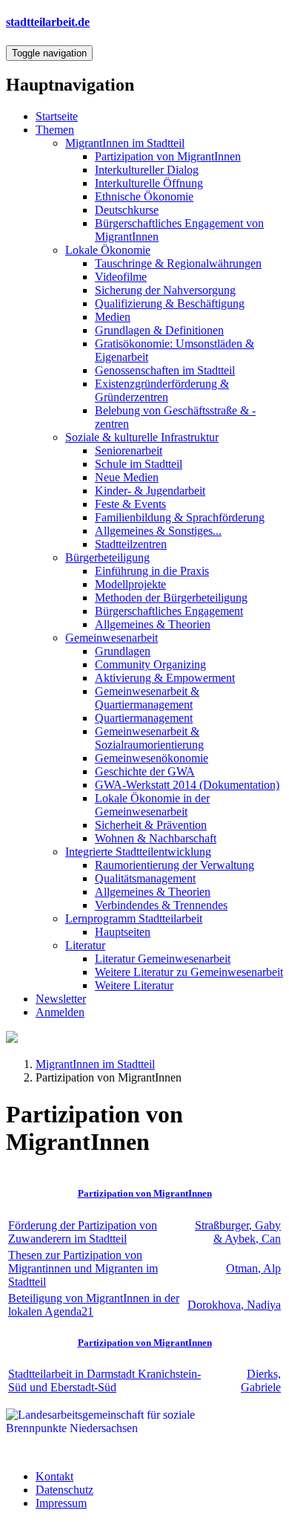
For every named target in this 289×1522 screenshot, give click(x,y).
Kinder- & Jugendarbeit (150, 490)
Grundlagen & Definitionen (159, 330)
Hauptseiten (122, 932)
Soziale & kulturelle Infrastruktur (142, 437)
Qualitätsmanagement (145, 878)
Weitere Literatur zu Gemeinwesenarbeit (189, 972)
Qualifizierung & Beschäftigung (170, 303)
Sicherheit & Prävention (151, 825)
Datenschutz (64, 1489)
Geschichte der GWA (145, 771)
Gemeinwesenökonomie (151, 758)
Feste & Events (130, 504)
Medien (112, 316)
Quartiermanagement (144, 718)
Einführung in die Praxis (152, 571)
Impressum (61, 1503)
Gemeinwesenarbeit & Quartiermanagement (147, 698)
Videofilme (121, 276)
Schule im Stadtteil (138, 464)
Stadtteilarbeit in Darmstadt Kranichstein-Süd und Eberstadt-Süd (104, 1380)
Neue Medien (127, 477)
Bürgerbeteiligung (107, 557)
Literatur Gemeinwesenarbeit (162, 958)
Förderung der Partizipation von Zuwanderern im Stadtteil (82, 1232)
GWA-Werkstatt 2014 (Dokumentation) (187, 784)
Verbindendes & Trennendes (161, 905)
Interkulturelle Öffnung (149, 183)
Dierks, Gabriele (261, 1380)
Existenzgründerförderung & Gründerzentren (162, 390)
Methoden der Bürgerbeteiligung (171, 597)
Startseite (57, 116)
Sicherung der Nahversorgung (165, 290)
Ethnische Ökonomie (144, 196)
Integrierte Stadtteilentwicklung (138, 851)
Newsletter (61, 998)
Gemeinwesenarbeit (111, 637)
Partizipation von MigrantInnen (168, 156)
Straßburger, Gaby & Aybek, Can (238, 1232)
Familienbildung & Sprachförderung (180, 517)
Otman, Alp (253, 1268)
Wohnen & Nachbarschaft (155, 838)
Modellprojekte (130, 584)
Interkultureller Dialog (147, 169)
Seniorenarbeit (128, 450)
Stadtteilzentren (131, 544)
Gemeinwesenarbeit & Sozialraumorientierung (149, 738)
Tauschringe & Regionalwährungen (178, 263)
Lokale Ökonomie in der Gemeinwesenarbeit (152, 805)
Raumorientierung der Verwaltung (174, 865)
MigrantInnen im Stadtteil (125, 143)
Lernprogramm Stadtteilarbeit (133, 918)
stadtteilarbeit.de (48, 22)
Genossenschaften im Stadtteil (165, 370)
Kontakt (54, 1476)
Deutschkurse (127, 210)
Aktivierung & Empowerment (165, 677)
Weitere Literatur (134, 985)
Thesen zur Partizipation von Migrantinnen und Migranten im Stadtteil (83, 1268)
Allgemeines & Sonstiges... (158, 530)
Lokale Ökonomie (107, 250)
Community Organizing (150, 664)
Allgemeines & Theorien (152, 624)
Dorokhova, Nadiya (234, 1304)
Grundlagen (122, 651)
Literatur (85, 945)
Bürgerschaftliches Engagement (169, 611)
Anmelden (60, 1012)
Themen (55, 129)
